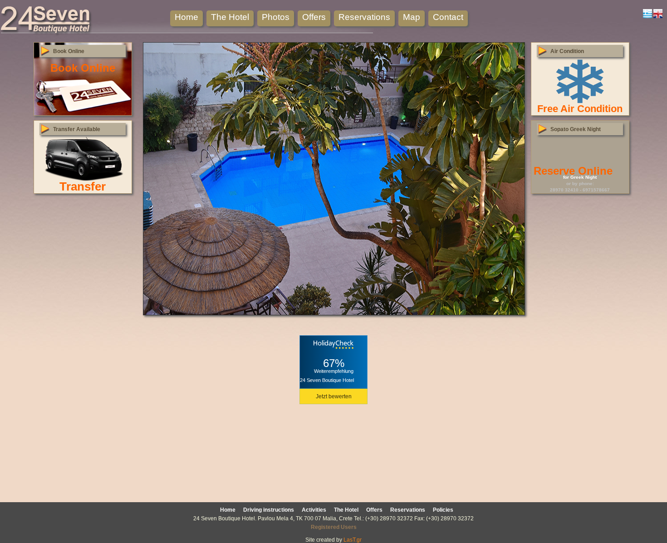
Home (186, 17)
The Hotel (230, 17)
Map (411, 17)
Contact (448, 17)
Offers (314, 17)
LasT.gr (352, 540)
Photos (275, 17)
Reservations (364, 17)
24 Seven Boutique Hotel (327, 380)
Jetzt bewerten (334, 396)
